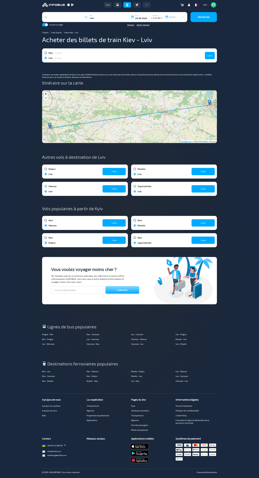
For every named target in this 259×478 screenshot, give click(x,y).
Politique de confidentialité (187, 410)
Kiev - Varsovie (93, 334)
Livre (209, 55)
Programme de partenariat (98, 415)
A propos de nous (49, 410)
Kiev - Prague (47, 339)
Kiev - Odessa (92, 371)
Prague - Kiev (47, 334)
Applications (92, 420)
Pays (133, 406)
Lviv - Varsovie (93, 339)
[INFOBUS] (53, 5)
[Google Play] (72, 5)
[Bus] (117, 5)
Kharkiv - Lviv (181, 339)
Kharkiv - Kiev (92, 381)
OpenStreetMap (201, 141)
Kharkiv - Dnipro (137, 371)
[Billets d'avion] (137, 5)
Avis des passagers (139, 425)
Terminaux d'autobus (140, 410)
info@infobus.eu (54, 451)
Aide (44, 415)
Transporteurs (93, 406)
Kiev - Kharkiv (47, 381)
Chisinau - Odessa (139, 339)
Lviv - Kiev (135, 381)
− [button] (46, 98)
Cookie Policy (181, 415)
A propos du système (51, 406)
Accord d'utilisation (184, 406)
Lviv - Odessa (181, 371)
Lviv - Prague (181, 334)
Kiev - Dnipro (92, 376)
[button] (146, 5)
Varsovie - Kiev (93, 344)
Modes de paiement (139, 430)
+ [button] (46, 94)
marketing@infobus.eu (57, 455)
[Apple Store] (68, 5)
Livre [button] (114, 171)
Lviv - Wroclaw (48, 344)
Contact (46, 438)
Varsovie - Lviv (137, 344)
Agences (90, 410)
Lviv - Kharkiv (181, 344)
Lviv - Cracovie (137, 334)
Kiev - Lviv (46, 371)
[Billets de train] (127, 5)
